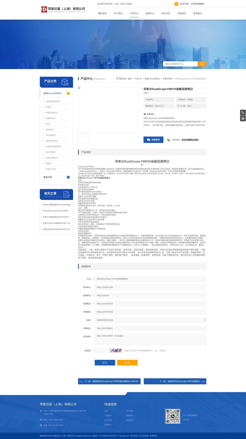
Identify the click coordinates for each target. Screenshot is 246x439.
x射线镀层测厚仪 (53, 101)
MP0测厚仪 (51, 152)
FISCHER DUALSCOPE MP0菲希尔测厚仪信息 (57, 211)
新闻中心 (150, 13)
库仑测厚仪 (51, 135)
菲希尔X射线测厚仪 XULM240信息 (57, 205)
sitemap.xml (124, 436)
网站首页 (102, 13)
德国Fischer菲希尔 (52, 93)
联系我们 (197, 13)
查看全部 (47, 177)
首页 (129, 79)
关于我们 (118, 13)
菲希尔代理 (51, 169)
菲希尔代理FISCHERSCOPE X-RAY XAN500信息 (57, 229)
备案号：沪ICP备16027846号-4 (105, 436)
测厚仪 (49, 163)
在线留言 (181, 13)
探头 (48, 124)
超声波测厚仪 (52, 141)
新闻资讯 (129, 415)
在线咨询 (156, 140)
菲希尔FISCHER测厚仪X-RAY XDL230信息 (57, 223)
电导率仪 (50, 129)
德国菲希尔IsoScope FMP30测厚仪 (184, 381)
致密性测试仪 (52, 113)
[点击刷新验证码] (115, 350)
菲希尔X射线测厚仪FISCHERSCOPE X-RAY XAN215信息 (57, 217)
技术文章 (166, 13)
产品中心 (134, 13)
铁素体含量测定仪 (53, 146)
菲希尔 (49, 107)
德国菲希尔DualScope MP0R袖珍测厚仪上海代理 (115, 381)
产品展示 (108, 415)
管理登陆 (153, 436)
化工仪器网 (143, 436)
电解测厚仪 (51, 118)
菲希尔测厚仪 (52, 158)
